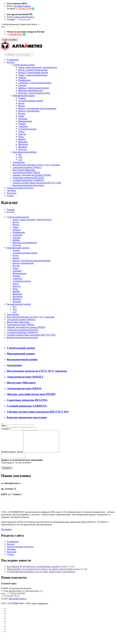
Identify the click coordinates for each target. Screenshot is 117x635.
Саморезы (23, 126)
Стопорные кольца (27, 129)
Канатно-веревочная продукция (28, 185)
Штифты (22, 147)
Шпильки (23, 141)
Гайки (21, 116)
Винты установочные (28, 111)
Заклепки (22, 118)
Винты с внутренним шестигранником (37, 108)
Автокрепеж (19, 162)
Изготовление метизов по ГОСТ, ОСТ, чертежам (36, 165)
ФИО (3, 425)
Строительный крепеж (24, 65)
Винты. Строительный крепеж (33, 72)
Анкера (22, 98)
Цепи (21, 136)
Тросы (21, 131)
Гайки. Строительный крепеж (33, 75)
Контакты (11, 193)
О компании (13, 59)
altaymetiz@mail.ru (22, 6)
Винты (21, 106)
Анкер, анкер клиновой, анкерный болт (37, 67)
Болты (21, 103)
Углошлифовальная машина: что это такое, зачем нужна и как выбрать (41, 571)
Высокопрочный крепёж (25, 152)
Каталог (11, 62)
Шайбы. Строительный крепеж (33, 88)
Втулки (21, 113)
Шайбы (22, 139)
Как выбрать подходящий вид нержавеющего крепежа (33, 566)
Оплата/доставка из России (20, 188)
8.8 (19, 154)
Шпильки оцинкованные (30, 90)
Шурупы (22, 149)
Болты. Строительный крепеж (33, 70)
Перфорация (24, 80)
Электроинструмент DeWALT (27, 167)
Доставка (11, 190)
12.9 (20, 159)
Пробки (22, 124)
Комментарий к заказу (12, 451)
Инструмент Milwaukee (24, 170)
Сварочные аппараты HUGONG (28, 177)
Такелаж (22, 85)
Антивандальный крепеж (30, 100)
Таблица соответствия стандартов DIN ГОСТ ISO (37, 183)
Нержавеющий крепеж (24, 95)
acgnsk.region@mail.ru (23, 17)
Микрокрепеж (25, 121)
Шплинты (23, 144)
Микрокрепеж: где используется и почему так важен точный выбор (40, 569)
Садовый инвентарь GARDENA (28, 180)
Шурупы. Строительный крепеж (34, 93)
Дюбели (22, 77)
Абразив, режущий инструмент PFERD (32, 175)
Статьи (10, 195)
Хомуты (22, 134)
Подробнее (6, 529)
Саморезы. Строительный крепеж (34, 82)
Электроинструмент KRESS (26, 172)
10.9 (20, 157)
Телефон (5, 428)
